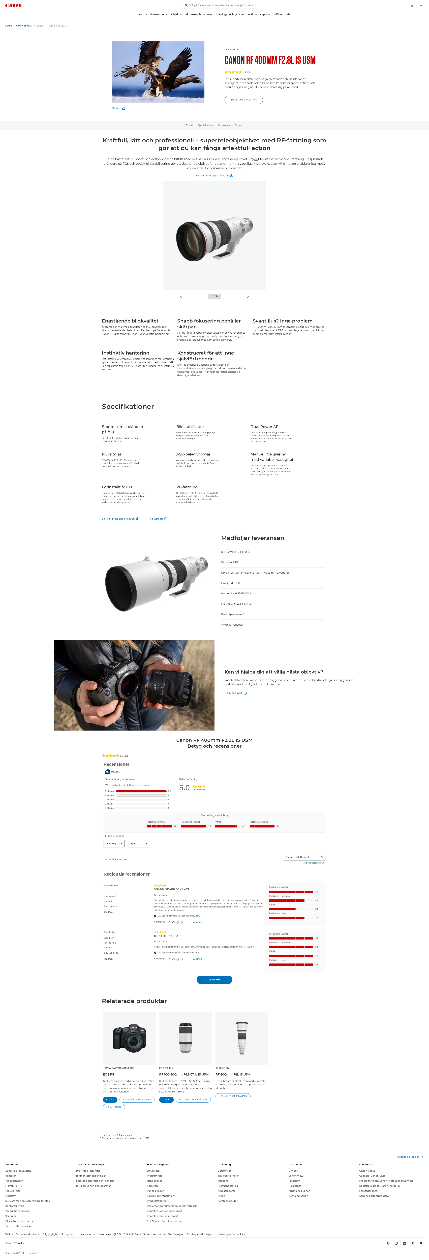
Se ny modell (113, 1107)
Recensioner (224, 125)
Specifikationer (206, 125)
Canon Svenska (15, 1243)
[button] (244, 100)
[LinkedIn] (404, 1243)
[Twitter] (412, 1243)
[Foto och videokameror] (168, 14)
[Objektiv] (183, 14)
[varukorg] (421, 6)
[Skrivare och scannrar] (213, 14)
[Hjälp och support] (271, 14)
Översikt (190, 125)
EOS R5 (108, 1074)
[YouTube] (421, 1243)
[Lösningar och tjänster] (245, 14)
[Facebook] (388, 1243)
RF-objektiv (231, 49)
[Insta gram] (396, 1243)
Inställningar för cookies (230, 1234)
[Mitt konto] (412, 6)
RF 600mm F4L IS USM (233, 1074)
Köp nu (110, 1100)
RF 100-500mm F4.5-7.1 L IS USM (184, 1074)
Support (239, 125)
